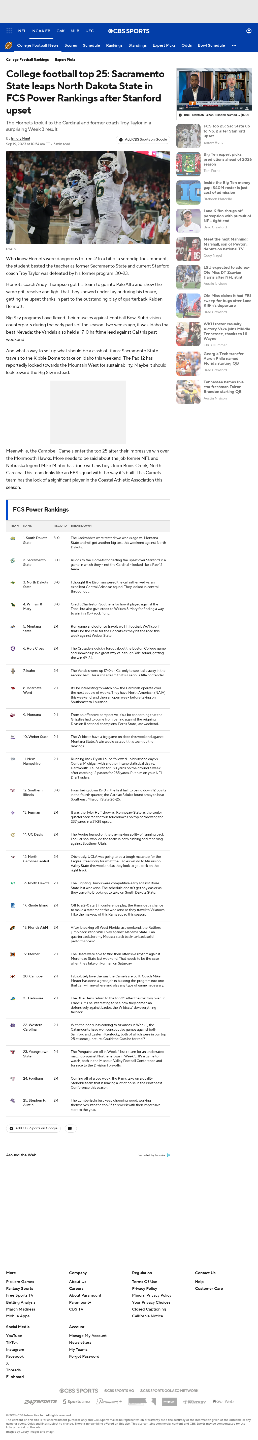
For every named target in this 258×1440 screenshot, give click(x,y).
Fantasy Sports (19, 1288)
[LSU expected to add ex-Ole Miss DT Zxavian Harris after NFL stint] (188, 277)
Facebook (15, 1356)
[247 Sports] (40, 1400)
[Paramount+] (109, 1400)
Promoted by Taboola (151, 1155)
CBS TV (76, 1309)
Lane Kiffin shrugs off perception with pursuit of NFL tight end (227, 215)
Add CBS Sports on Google (146, 139)
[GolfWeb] (223, 1401)
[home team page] (12, 538)
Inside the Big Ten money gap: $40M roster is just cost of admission (227, 187)
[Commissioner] (142, 1399)
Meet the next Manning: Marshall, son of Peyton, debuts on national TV (226, 244)
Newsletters (80, 1342)
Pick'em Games (20, 1281)
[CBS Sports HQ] (119, 1390)
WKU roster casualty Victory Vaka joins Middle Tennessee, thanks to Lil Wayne (227, 331)
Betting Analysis (20, 1302)
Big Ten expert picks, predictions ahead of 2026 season (228, 159)
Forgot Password (84, 1356)
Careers (76, 1288)
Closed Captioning (149, 1304)
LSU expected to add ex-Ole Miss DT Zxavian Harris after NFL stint (227, 272)
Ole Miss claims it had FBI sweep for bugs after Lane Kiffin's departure (227, 300)
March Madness (20, 1309)
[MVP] (169, 1399)
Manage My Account (88, 1335)
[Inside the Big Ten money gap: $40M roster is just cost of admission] (188, 192)
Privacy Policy (144, 1288)
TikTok (12, 1342)
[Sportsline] (76, 1400)
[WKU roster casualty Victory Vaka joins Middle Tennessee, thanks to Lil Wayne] (188, 334)
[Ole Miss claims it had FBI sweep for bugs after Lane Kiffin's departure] (188, 306)
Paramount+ (80, 1302)
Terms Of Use (144, 1281)
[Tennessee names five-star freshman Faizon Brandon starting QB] (188, 392)
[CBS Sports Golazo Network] (169, 1390)
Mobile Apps (17, 1316)
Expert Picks (65, 60)
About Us (77, 1281)
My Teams (78, 1349)
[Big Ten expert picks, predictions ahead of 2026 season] (188, 164)
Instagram (15, 1349)
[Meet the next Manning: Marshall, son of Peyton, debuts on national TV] (188, 249)
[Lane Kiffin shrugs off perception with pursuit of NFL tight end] (188, 221)
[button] (9, 31)
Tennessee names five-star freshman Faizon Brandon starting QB (224, 387)
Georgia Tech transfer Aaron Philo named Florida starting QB (224, 358)
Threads (13, 1370)
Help (199, 1281)
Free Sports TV (20, 1295)
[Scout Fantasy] (195, 1401)
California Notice (147, 1311)
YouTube (14, 1335)
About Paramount (85, 1295)
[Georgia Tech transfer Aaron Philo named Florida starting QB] (188, 364)
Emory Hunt (20, 138)
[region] (214, 89)
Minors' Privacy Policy (151, 1295)
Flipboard (15, 1376)
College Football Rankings (27, 60)
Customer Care (209, 1288)
